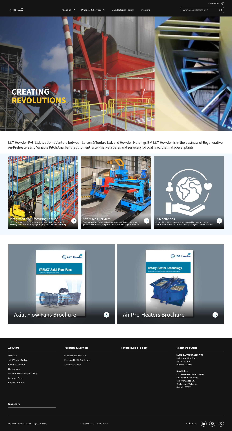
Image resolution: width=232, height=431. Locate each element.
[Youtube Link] (212, 424)
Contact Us (214, 3)
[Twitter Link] (221, 424)
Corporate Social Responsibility (22, 373)
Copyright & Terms (87, 423)
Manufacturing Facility (123, 10)
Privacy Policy (102, 423)
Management (14, 369)
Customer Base (15, 378)
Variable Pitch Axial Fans (75, 355)
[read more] (222, 3)
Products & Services (91, 10)
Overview (12, 355)
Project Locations (16, 382)
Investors (145, 10)
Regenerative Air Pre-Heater (77, 360)
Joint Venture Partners (18, 360)
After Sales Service (72, 364)
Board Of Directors (16, 364)
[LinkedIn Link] (204, 424)
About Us (66, 10)
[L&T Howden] (16, 10)
